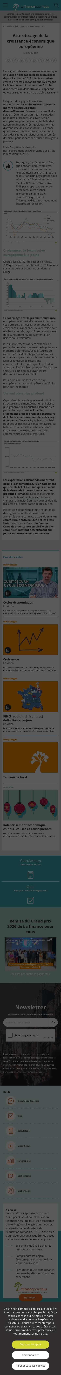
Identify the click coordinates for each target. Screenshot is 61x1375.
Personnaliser (30, 1355)
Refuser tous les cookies (30, 1365)
